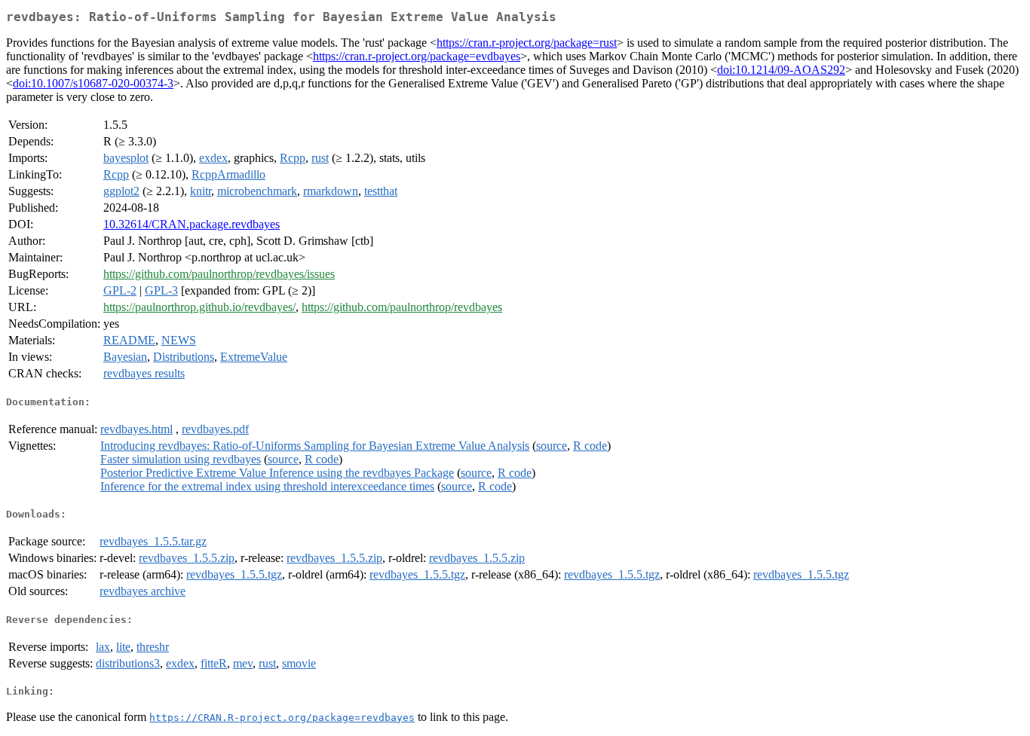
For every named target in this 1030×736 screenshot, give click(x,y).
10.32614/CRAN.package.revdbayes (191, 224)
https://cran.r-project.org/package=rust (527, 42)
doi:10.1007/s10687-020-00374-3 (93, 83)
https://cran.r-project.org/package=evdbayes (416, 56)
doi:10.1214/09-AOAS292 (781, 69)
